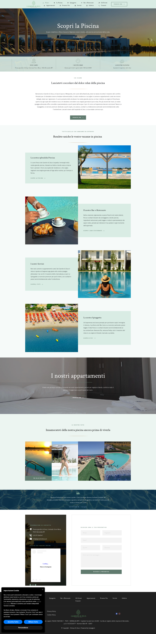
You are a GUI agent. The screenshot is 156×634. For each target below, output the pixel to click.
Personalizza (23, 628)
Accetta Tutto (13, 622)
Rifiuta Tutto (33, 622)
